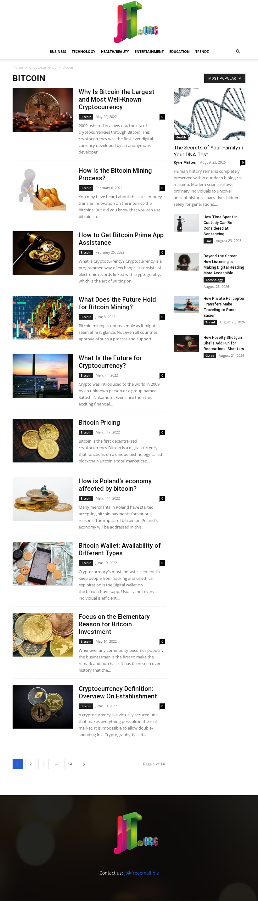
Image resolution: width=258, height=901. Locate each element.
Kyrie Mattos (185, 162)
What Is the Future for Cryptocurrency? (110, 361)
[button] (237, 52)
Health (181, 137)
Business (58, 51)
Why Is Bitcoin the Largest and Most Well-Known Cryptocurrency (116, 99)
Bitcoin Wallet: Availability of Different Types (120, 549)
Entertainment (149, 51)
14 (70, 764)
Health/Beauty (115, 51)
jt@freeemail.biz (141, 873)
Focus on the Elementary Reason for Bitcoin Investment (114, 624)
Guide (209, 355)
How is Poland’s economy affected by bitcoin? (115, 484)
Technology (83, 51)
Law (208, 240)
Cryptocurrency (42, 67)
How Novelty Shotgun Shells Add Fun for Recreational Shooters (224, 343)
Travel (210, 322)
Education (179, 51)
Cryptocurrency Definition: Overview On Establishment (118, 692)
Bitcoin (86, 117)
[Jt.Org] (129, 22)
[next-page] (84, 764)
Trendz (202, 51)
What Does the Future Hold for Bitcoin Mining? (117, 303)
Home (18, 67)
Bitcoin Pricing (99, 422)
